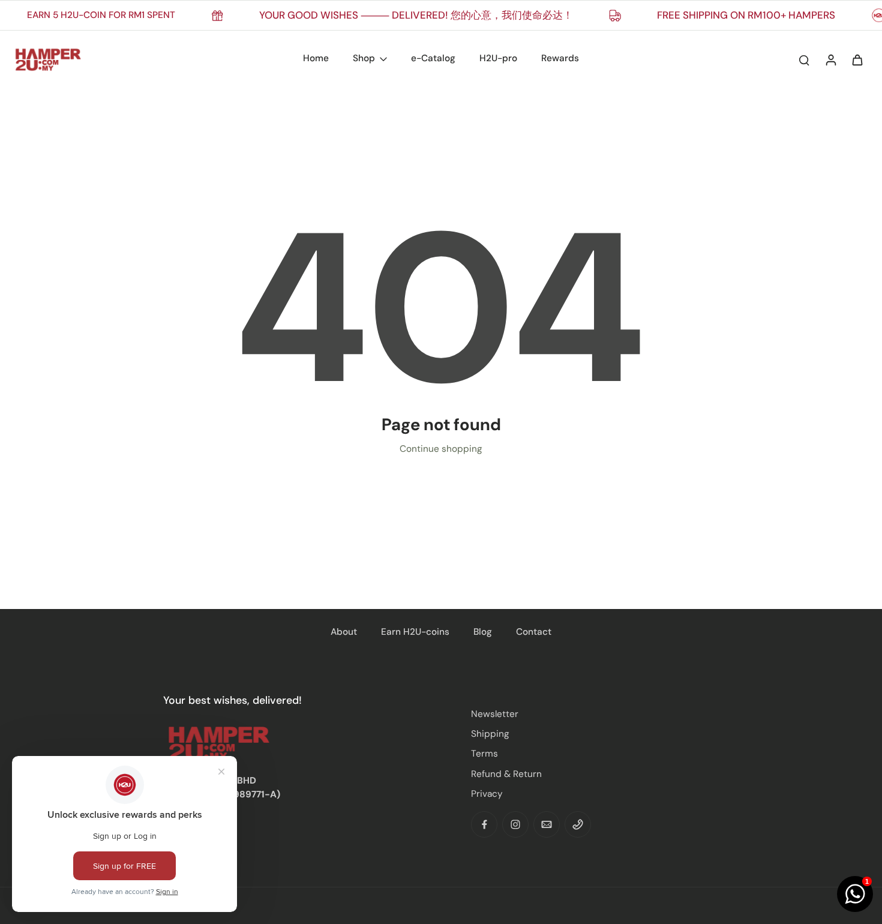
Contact (533, 632)
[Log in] (830, 59)
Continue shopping (441, 449)
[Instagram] (515, 824)
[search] (804, 59)
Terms (484, 754)
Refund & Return (506, 774)
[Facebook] (484, 824)
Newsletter (494, 714)
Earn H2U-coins (415, 632)
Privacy (487, 794)
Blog (482, 632)
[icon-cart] (857, 59)
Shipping (490, 734)
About (344, 632)
